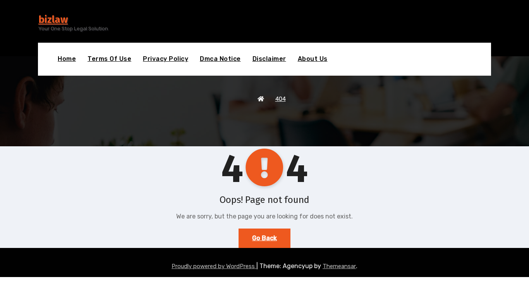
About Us (313, 58)
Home (67, 58)
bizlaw (53, 20)
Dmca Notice (220, 58)
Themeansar (339, 266)
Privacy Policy (165, 58)
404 (280, 98)
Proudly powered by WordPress (214, 266)
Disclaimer (269, 58)
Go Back (264, 238)
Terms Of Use (109, 58)
